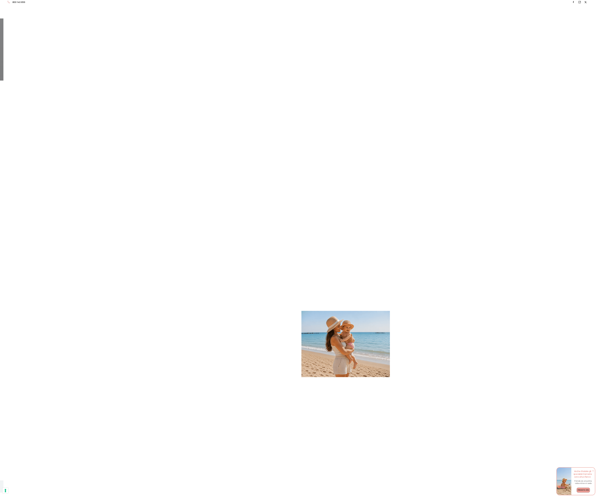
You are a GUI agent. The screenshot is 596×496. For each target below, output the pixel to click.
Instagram (579, 2)
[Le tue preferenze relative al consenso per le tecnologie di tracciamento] (5, 491)
